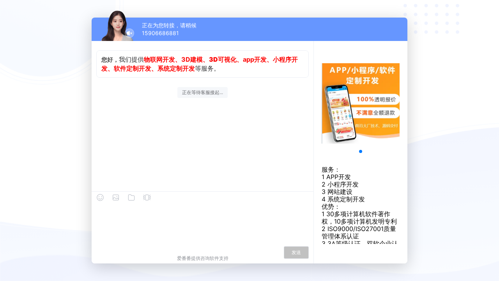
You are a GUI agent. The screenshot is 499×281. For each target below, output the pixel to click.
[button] (360, 151)
